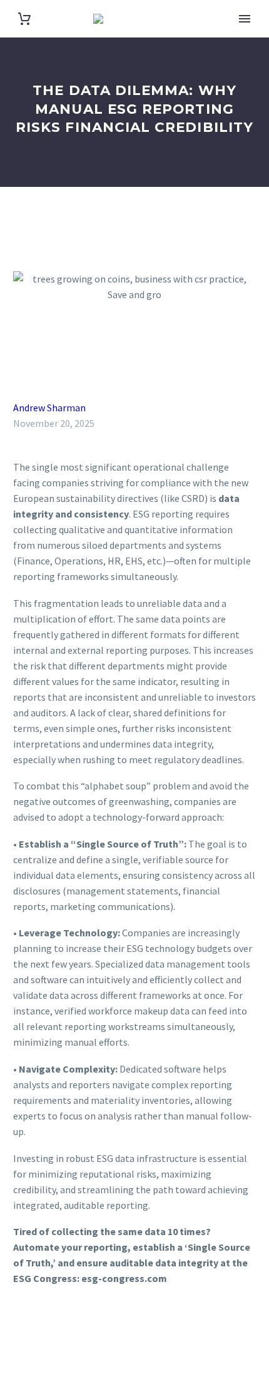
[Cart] (24, 19)
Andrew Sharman (49, 407)
